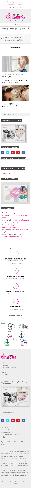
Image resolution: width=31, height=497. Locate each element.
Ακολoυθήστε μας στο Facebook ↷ (14, 158)
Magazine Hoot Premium (16, 481)
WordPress (15, 483)
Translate (20, 4)
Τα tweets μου (5, 173)
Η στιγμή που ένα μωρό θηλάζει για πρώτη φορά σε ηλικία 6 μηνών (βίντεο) (15, 215)
